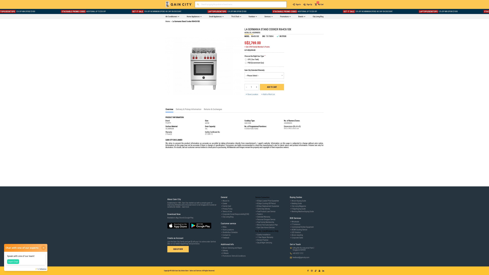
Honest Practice (262, 240)
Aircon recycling (297, 235)
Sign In (298, 4)
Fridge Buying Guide (298, 209)
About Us (226, 201)
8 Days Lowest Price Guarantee (268, 201)
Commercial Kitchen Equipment (303, 227)
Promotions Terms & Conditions (234, 256)
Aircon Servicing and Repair (232, 248)
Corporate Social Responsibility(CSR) (236, 214)
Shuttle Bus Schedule (230, 232)
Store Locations (228, 230)
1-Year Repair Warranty (265, 237)
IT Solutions (296, 224)
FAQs (225, 227)
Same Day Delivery (263, 209)
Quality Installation (263, 235)
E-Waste (225, 253)
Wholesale (295, 222)
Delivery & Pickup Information (188, 109)
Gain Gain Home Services (266, 227)
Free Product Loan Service (266, 211)
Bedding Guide (297, 203)
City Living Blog (228, 217)
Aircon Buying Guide (299, 201)
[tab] (169, 110)
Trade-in (260, 214)
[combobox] (241, 4)
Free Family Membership (265, 222)
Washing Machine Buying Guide (303, 211)
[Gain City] (179, 4)
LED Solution (296, 232)
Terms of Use (227, 211)
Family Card (227, 206)
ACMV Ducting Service (299, 230)
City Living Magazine (299, 206)
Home (168, 21)
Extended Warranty (263, 217)
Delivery (225, 251)
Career (225, 203)
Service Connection (262, 197)
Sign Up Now (178, 249)
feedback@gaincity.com (301, 257)
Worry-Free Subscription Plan (267, 225)
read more (185, 207)
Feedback (226, 238)
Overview (169, 109)
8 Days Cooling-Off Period (266, 203)
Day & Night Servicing (264, 243)
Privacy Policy (227, 209)
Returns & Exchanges (213, 109)
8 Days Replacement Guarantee (268, 206)
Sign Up (309, 4)
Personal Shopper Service (266, 219)
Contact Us (226, 235)
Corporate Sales (297, 238)
